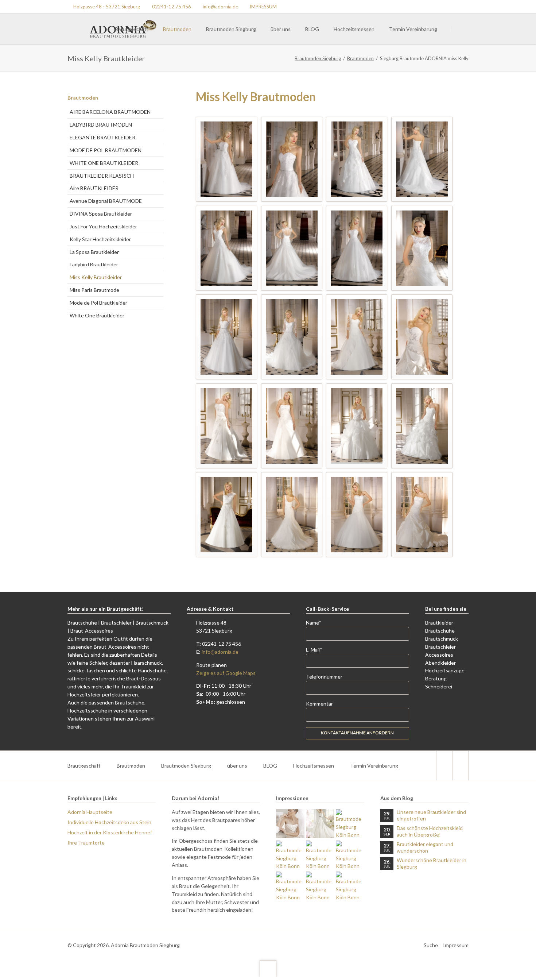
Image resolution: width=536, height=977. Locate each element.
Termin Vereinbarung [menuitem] (374, 765)
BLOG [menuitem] (270, 765)
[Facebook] (444, 765)
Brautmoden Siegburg (231, 29)
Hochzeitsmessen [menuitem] (313, 765)
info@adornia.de (220, 652)
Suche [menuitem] (431, 945)
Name (318, 622)
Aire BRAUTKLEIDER (94, 188)
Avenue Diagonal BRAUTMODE (106, 201)
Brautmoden (177, 29)
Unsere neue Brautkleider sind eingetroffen (431, 815)
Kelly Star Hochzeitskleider (100, 239)
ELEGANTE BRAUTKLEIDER (102, 137)
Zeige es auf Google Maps (226, 673)
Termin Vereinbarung (413, 29)
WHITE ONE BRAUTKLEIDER (104, 163)
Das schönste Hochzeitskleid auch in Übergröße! (430, 831)
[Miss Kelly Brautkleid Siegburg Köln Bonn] (226, 159)
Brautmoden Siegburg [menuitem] (186, 765)
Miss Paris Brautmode (94, 290)
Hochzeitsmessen (354, 29)
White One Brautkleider (97, 315)
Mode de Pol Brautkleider (98, 303)
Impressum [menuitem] (456, 945)
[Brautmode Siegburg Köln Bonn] (290, 823)
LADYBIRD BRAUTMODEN (101, 124)
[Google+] (462, 6)
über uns (281, 29)
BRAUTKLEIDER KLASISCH (102, 176)
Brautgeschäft (131, 29)
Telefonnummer (324, 676)
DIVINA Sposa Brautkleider (101, 214)
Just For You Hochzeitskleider (103, 226)
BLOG (312, 29)
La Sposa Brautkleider (94, 252)
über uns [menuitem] (237, 765)
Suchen (461, 29)
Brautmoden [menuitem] (131, 765)
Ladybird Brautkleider (94, 264)
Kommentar (319, 703)
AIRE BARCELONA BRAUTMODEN (110, 112)
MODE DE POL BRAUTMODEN (105, 150)
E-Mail (318, 649)
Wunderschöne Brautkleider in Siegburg (431, 863)
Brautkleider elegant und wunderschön (425, 847)
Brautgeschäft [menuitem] (84, 765)
